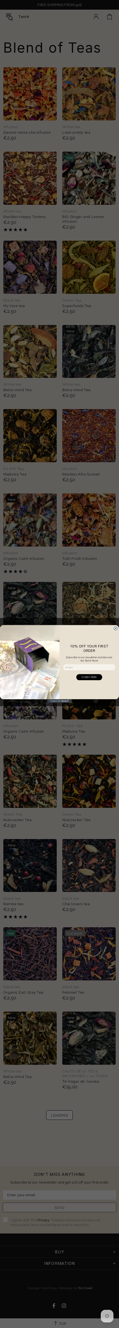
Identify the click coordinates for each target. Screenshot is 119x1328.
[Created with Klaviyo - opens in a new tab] (59, 701)
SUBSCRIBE (89, 677)
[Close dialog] (115, 628)
